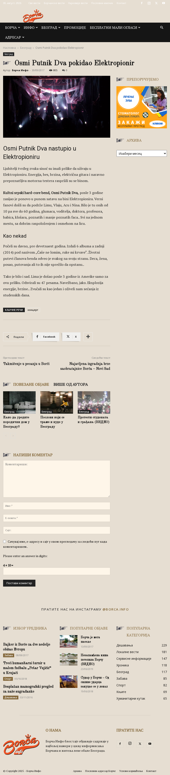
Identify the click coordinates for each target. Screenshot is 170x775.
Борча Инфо (20, 70)
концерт (33, 309)
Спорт (8, 678)
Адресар (13, 37)
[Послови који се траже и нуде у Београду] (56, 402)
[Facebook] (141, 3)
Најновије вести (78, 3)
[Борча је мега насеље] (68, 641)
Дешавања (10, 697)
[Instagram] (149, 3)
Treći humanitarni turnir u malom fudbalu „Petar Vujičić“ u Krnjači (27, 668)
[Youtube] (163, 3)
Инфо (29, 27)
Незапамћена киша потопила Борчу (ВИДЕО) (94, 660)
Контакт (121, 3)
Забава (8, 655)
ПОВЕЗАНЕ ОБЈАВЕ (31, 384)
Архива (77, 771)
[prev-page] (6, 435)
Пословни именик (102, 3)
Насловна (9, 48)
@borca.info (115, 609)
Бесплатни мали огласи (113, 27)
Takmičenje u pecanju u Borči (26, 364)
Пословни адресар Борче (100, 771)
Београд (49, 27)
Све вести (34, 3)
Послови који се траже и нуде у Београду (52, 422)
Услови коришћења (131, 771)
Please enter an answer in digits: (25, 556)
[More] (88, 336)
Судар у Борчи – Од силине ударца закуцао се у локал (95, 682)
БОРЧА (11, 27)
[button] (161, 27)
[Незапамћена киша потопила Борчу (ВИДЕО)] (68, 659)
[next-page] (13, 435)
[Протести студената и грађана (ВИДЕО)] (94, 402)
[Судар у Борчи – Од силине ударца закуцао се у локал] (68, 681)
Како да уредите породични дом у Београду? (16, 422)
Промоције (75, 27)
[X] (156, 3)
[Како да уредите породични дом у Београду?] (19, 402)
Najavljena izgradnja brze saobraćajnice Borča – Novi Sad (85, 366)
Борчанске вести (54, 3)
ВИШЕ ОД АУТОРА (71, 384)
